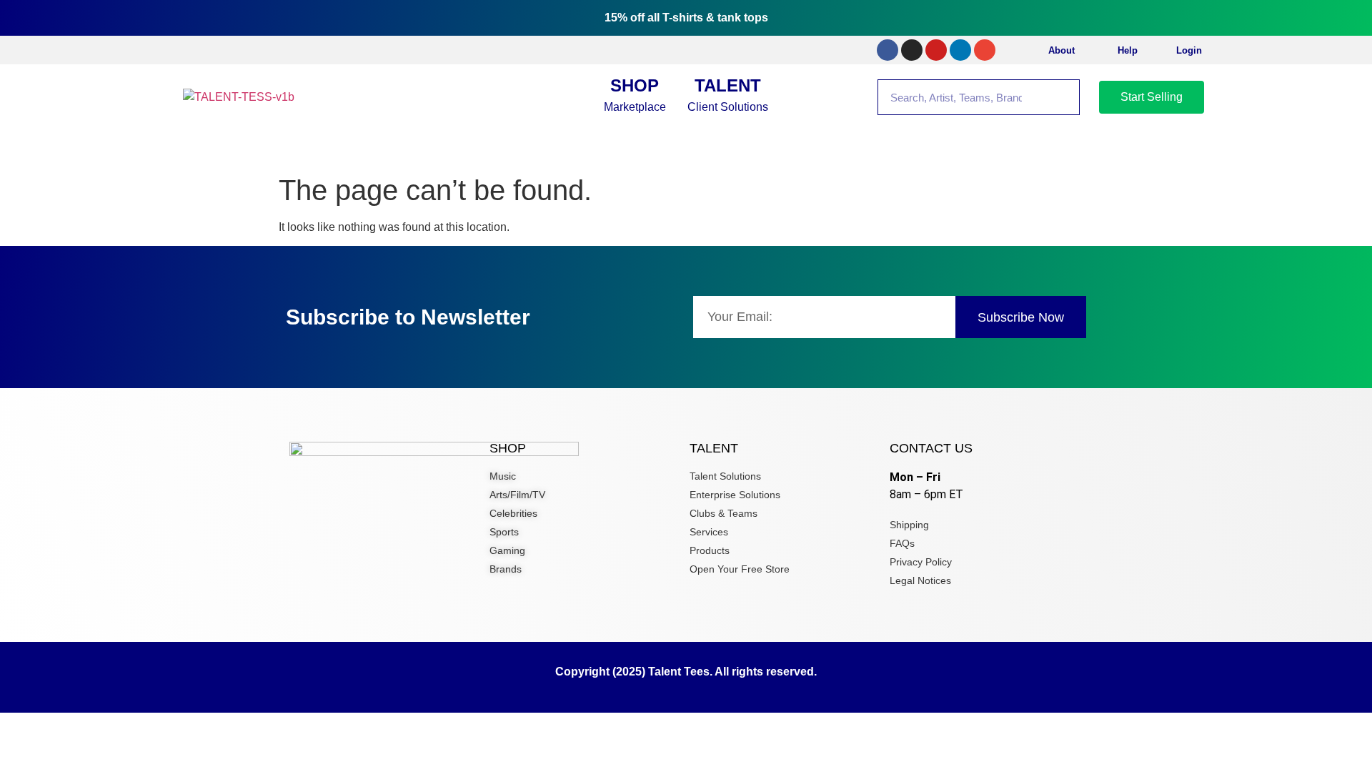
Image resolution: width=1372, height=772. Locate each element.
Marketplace (635, 94)
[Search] (1061, 97)
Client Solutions (727, 94)
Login (1189, 50)
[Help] (1101, 50)
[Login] (1160, 50)
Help (1128, 50)
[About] (1032, 50)
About (1061, 50)
